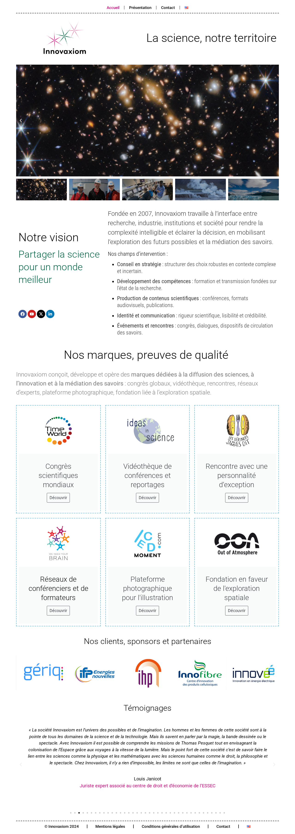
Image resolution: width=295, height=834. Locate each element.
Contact (168, 7)
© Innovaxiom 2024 (61, 826)
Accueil (113, 7)
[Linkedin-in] (50, 314)
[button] (20, 120)
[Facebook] (22, 314)
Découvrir (58, 497)
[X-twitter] (41, 314)
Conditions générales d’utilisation (171, 826)
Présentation (140, 7)
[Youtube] (32, 314)
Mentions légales (110, 826)
